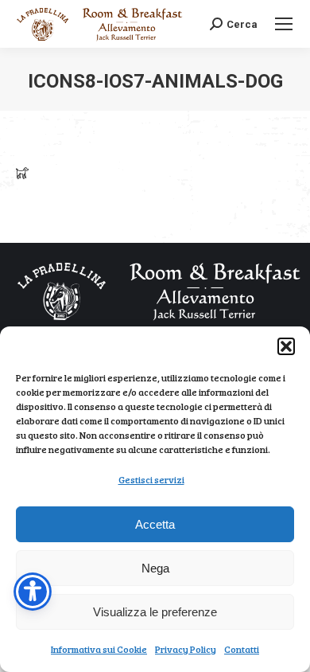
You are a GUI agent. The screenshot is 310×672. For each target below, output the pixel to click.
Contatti (241, 649)
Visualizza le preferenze (155, 612)
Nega (155, 568)
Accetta (155, 524)
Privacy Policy (185, 649)
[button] (286, 346)
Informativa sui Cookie (99, 649)
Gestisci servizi (151, 479)
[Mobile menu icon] (283, 24)
